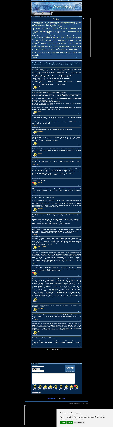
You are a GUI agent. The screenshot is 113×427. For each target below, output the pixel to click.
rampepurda (36, 226)
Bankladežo (36, 320)
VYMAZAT (79, 57)
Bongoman (40, 208)
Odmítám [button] (70, 422)
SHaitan (35, 234)
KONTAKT (72, 0)
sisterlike (35, 125)
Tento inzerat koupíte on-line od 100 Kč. (69, 368)
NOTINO (58, 398)
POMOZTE (62, 0)
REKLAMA (67, 0)
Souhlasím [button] (63, 422)
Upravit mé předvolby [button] (79, 422)
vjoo (38, 298)
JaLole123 (40, 131)
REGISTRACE (41, 0)
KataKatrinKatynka (42, 246)
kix (38, 142)
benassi (39, 111)
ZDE (72, 64)
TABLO (46, 0)
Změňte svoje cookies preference (56, 396)
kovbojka (39, 153)
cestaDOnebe (40, 308)
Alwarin (35, 346)
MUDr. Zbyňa (36, 165)
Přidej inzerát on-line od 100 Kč (70, 371)
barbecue (39, 182)
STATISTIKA (51, 0)
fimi (38, 272)
